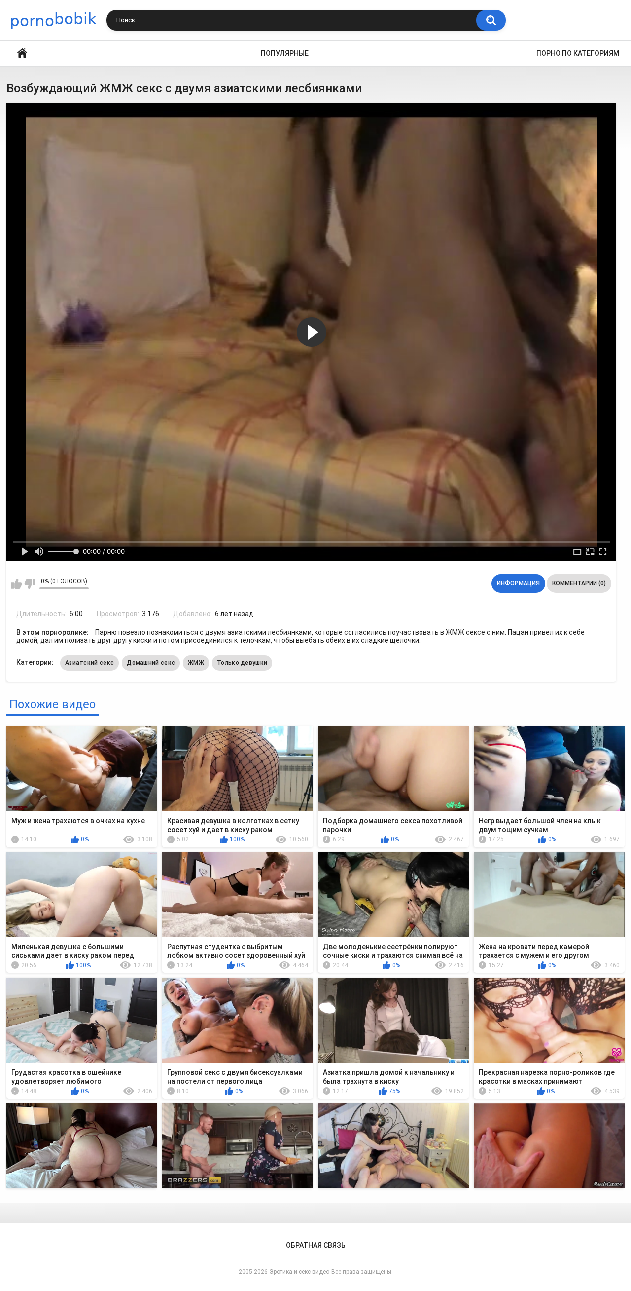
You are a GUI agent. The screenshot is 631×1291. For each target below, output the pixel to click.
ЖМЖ (196, 662)
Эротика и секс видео (299, 1271)
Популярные (285, 53)
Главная (22, 53)
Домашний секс (151, 662)
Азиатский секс (89, 662)
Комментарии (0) (579, 583)
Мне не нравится (29, 584)
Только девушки (242, 662)
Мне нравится (16, 584)
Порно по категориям (577, 53)
